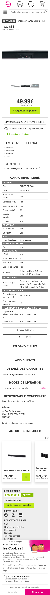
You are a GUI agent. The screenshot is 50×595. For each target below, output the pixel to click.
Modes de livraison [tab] (25, 382)
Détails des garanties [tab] (25, 368)
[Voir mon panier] (42, 4)
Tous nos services (12, 535)
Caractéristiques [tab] (25, 177)
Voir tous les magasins (20, 505)
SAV (6, 524)
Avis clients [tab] (25, 360)
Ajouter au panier (26, 110)
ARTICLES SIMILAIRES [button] (25, 431)
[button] (20, 4)
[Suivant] (45, 438)
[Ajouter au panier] (26, 477)
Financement (10, 529)
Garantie (8, 532)
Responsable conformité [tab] (25, 396)
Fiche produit (25, 336)
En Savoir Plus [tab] (25, 346)
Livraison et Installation (14, 527)
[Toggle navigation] (5, 12)
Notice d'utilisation (25, 330)
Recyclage (8, 538)
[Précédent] (48, 438)
